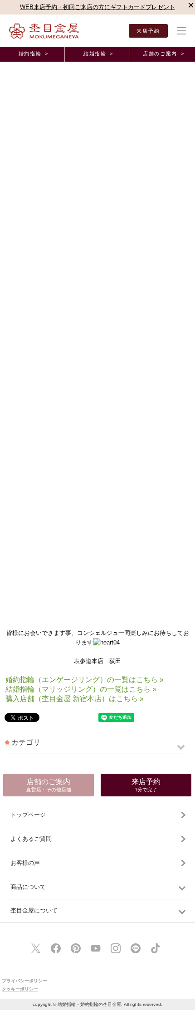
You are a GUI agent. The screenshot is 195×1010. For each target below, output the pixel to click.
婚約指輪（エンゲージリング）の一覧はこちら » (84, 679)
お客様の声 (25, 862)
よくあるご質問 (31, 838)
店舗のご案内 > (163, 53)
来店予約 (148, 31)
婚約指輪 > (34, 53)
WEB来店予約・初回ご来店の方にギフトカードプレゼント (97, 7)
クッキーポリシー (20, 988)
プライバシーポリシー (24, 980)
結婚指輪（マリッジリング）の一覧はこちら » (80, 689)
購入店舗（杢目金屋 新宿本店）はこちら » (74, 699)
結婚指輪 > (98, 53)
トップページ (28, 814)
